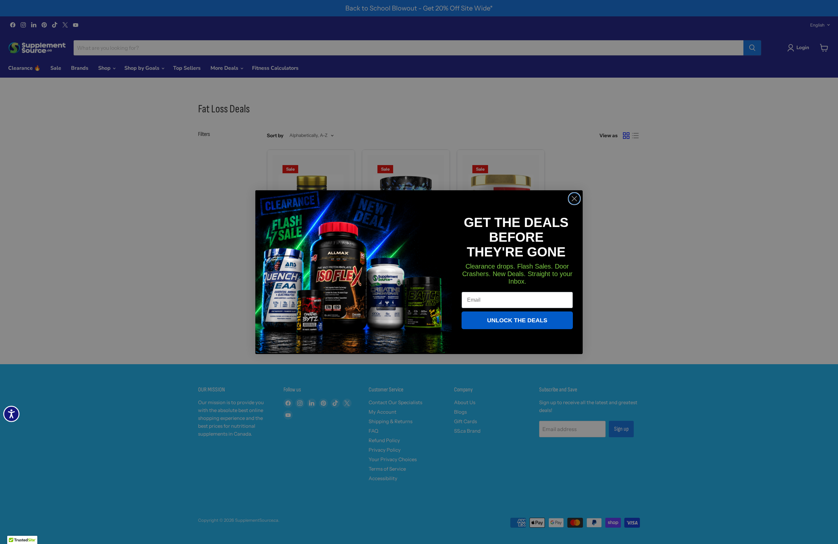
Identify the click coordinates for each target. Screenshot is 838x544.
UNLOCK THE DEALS (517, 320)
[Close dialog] (574, 198)
